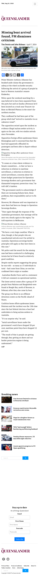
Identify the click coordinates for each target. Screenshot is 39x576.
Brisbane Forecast (13, 10)
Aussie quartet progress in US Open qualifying (24, 447)
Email (19, 514)
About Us (33, 565)
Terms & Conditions (16, 565)
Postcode (19, 528)
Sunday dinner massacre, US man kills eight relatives (24, 437)
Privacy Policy (5, 565)
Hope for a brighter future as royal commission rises (23, 419)
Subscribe (19, 539)
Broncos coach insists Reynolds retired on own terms (24, 409)
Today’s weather (6, 568)
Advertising (20, 568)
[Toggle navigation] (35, 4)
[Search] (25, 458)
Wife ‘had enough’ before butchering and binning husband (25, 428)
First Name (19, 521)
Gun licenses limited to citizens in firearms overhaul (25, 400)
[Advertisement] (19, 370)
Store (13, 568)
